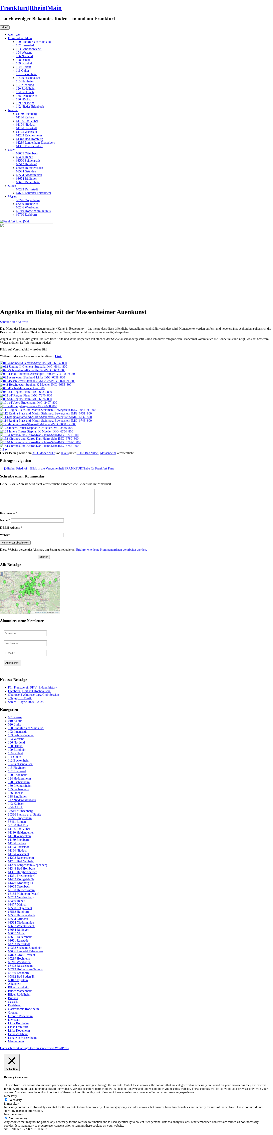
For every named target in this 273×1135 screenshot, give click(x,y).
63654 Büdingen (26, 178)
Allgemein (14, 983)
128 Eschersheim (19, 782)
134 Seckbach (25, 92)
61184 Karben (25, 117)
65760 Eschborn (26, 214)
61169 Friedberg (26, 113)
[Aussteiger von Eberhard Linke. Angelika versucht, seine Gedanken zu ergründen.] (32, 377)
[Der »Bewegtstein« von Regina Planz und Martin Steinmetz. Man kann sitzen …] (46, 417)
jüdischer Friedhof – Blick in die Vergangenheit (32, 468)
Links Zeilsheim (18, 1034)
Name (5, 520)
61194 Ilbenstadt (26, 128)
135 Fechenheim (26, 95)
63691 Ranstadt (18, 940)
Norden (13, 110)
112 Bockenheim (26, 74)
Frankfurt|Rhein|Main (31, 7)
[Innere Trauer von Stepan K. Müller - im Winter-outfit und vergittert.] (36, 427)
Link (58, 356)
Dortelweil (14, 1005)
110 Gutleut (23, 67)
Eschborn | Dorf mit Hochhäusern (29, 691)
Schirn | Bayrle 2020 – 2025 (26, 702)
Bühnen (13, 998)
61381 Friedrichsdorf (29, 146)
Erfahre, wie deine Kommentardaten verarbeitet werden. (111, 549)
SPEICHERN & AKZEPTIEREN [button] (26, 1129)
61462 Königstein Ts (21, 879)
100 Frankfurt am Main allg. (34, 41)
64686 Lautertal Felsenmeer (33, 193)
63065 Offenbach (27, 153)
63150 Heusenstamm (21, 890)
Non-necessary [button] (13, 1114)
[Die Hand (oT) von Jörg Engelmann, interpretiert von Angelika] (28, 406)
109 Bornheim (25, 63)
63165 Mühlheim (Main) (23, 893)
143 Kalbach (16, 803)
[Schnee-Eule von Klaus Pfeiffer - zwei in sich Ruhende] (32, 370)
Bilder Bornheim (18, 987)
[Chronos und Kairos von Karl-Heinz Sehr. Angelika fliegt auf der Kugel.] (40, 442)
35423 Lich (15, 807)
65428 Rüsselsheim (20, 965)
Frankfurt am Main (20, 38)
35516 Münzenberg (20, 811)
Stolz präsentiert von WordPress (48, 1048)
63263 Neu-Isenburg (21, 897)
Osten (11, 149)
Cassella (13, 1001)
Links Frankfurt (18, 1027)
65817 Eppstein (18, 980)
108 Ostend (23, 59)
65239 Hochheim (27, 203)
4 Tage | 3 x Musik (20, 698)
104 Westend (24, 52)
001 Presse (15, 717)
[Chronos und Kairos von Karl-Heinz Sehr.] (39, 445)
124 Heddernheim (19, 778)
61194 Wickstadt (26, 131)
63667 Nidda (16, 933)
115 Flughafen (25, 81)
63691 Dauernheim (28, 182)
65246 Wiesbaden (27, 207)
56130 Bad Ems (18, 825)
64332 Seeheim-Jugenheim (25, 947)
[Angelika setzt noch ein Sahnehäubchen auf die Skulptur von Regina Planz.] (26, 399)
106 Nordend (24, 56)
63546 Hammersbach (29, 167)
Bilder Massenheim (20, 991)
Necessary (15, 1100)
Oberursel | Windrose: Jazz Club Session (33, 694)
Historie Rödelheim (20, 1016)
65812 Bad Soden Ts (21, 976)
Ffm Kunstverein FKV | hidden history (32, 687)
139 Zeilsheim (25, 103)
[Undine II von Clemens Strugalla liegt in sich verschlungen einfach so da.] (33, 363)
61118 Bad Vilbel (27, 121)
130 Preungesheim (19, 785)
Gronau (13, 1012)
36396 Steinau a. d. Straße (24, 814)
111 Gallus (22, 70)
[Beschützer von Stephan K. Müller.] (37, 381)
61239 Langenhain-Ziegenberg (35, 142)
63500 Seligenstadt (28, 160)
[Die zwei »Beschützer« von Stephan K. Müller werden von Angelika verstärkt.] (35, 384)
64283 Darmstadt (27, 189)
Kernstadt (14, 1019)
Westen (12, 196)
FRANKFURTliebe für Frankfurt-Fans (91, 468)
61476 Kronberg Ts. (21, 883)
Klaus (65, 453)
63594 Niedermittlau (29, 175)
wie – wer (14, 34)
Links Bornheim (18, 1023)
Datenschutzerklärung (14, 1048)
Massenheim (108, 453)
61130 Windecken (19, 836)
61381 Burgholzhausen (22, 872)
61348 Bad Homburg (29, 139)
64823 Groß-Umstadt (21, 955)
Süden (12, 185)
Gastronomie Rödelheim (23, 1009)
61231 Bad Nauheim (21, 861)
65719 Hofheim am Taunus (33, 211)
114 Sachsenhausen (28, 77)
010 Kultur (15, 721)
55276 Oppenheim (28, 200)
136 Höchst (23, 99)
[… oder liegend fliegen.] (46, 420)
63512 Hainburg (26, 164)
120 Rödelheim (25, 88)
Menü (5, 27)
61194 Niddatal (25, 124)
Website (5, 535)
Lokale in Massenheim (22, 1037)
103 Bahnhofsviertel (29, 49)
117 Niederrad (25, 85)
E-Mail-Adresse (11, 527)
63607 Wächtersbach (21, 926)
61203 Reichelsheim (29, 135)
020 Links (14, 724)
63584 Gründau (26, 171)
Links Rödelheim (19, 1030)
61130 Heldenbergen (21, 832)
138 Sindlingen (17, 796)
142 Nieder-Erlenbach (30, 106)
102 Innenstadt (25, 45)
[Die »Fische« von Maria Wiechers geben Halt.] (22, 388)
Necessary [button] (10, 1096)
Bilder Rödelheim (19, 994)
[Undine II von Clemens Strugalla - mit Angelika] (33, 366)
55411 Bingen (17, 821)
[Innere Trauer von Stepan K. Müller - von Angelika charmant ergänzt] (36, 431)
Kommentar (8, 513)
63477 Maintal (17, 904)
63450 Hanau (24, 157)
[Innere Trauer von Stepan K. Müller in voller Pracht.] (38, 424)
